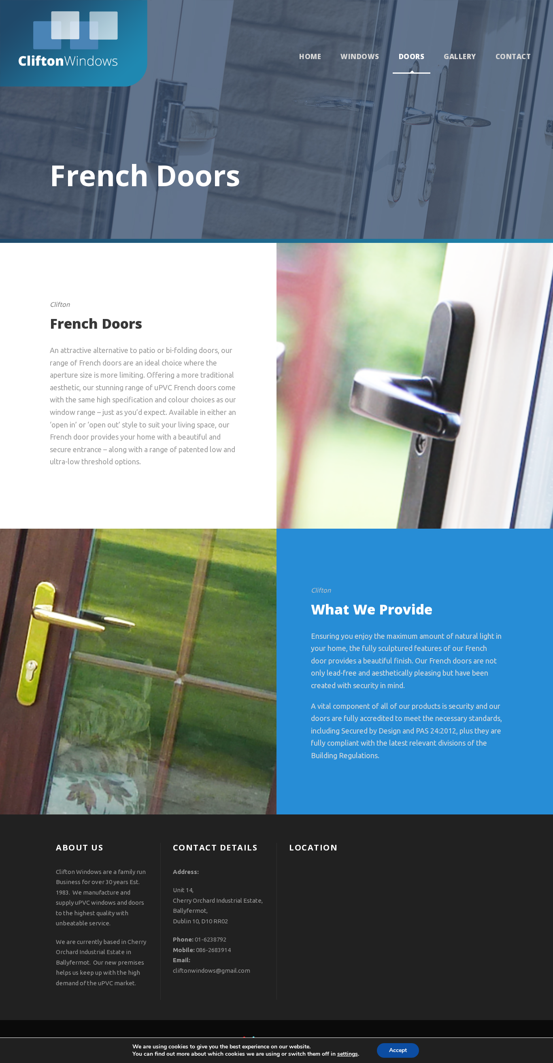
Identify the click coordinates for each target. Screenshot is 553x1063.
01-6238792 (210, 939)
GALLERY (460, 56)
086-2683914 (213, 949)
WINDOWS (359, 56)
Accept (398, 1050)
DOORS (412, 56)
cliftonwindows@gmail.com (211, 970)
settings (347, 1054)
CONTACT (513, 56)
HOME (310, 56)
